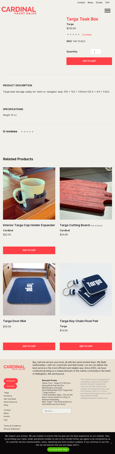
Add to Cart (89, 61)
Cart (107, 2)
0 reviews (86, 35)
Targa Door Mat (14, 321)
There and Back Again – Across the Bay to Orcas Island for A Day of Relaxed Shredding (57, 397)
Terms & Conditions (12, 426)
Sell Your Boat (10, 399)
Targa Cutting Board (81, 225)
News (90, 2)
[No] (111, 443)
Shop (6, 405)
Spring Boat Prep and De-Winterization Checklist (53, 386)
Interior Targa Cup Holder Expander (29, 225)
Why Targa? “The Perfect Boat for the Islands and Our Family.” (57, 403)
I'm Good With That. (58, 449)
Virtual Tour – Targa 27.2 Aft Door (56, 383)
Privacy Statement (12, 429)
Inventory (8, 396)
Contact (81, 2)
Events (99, 2)
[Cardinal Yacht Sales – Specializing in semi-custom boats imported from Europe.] (18, 11)
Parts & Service (10, 402)
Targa (6, 393)
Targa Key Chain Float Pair (79, 321)
